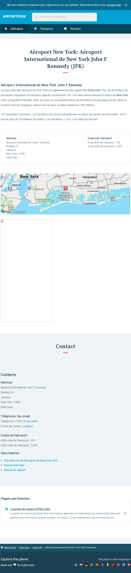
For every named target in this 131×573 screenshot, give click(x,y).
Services (75, 29)
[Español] (97, 565)
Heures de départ (14, 470)
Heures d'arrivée (14, 465)
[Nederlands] (81, 565)
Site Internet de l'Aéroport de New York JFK (30, 461)
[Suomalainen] (123, 565)
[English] (75, 565)
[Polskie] (113, 565)
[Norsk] (118, 565)
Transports (46, 29)
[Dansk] (129, 565)
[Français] (102, 565)
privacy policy (115, 5)
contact (28, 426)
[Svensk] (91, 565)
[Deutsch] (86, 565)
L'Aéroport (16, 29)
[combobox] (64, 17)
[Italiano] (107, 565)
